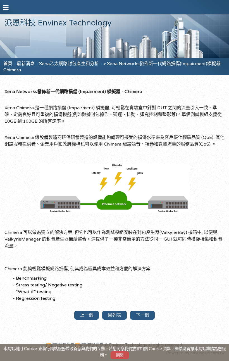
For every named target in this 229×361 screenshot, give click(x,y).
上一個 (86, 315)
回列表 (114, 315)
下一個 (142, 315)
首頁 (7, 63)
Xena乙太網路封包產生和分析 (69, 63)
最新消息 (26, 63)
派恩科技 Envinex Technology (58, 23)
